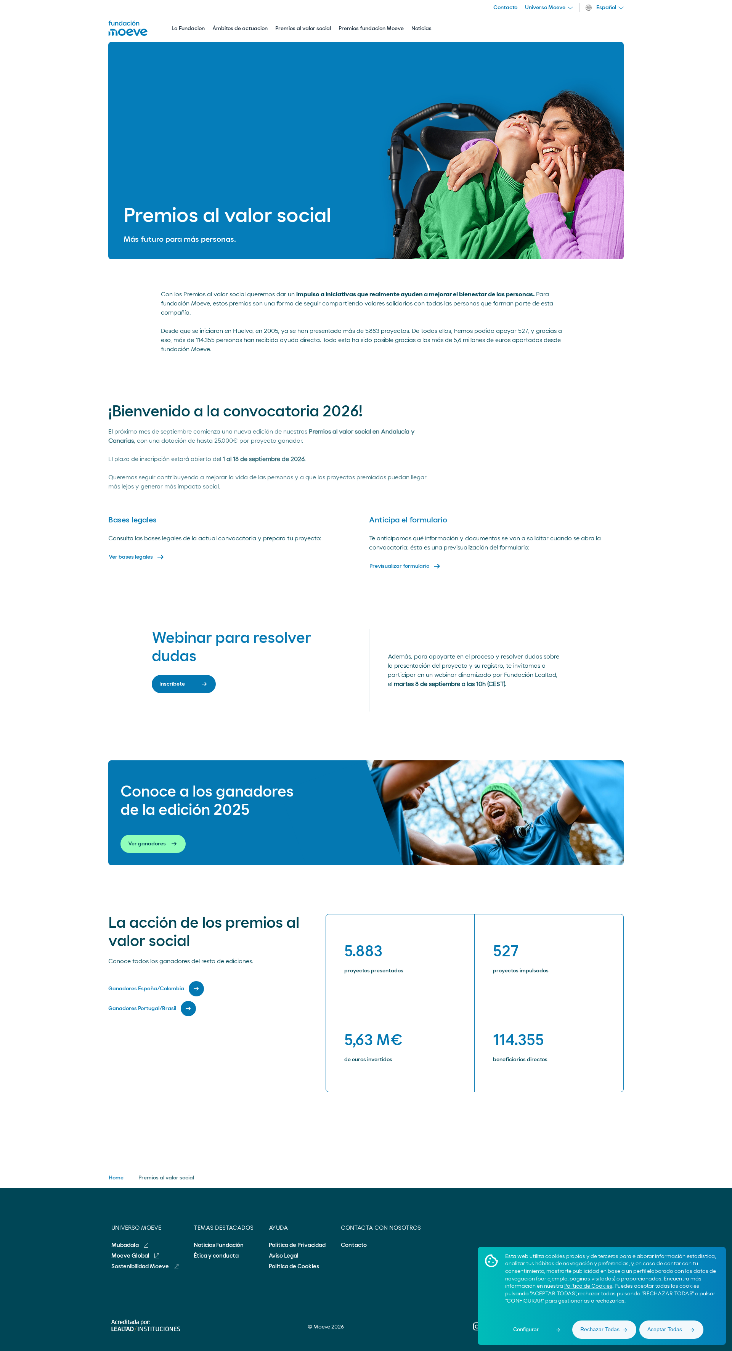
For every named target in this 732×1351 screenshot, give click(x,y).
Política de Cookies (588, 1286)
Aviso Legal (284, 1256)
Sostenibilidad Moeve (140, 1266)
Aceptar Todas (664, 1329)
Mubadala (125, 1245)
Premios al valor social (303, 28)
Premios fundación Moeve (371, 28)
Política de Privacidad (297, 1245)
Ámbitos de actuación (240, 28)
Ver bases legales (137, 557)
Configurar (526, 1329)
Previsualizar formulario (405, 566)
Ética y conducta (216, 1256)
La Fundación (188, 28)
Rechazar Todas (600, 1329)
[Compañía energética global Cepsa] (128, 34)
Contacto (505, 7)
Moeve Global (131, 1256)
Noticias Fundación (219, 1245)
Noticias (421, 28)
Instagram (477, 1331)
